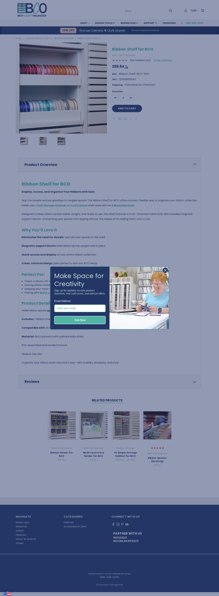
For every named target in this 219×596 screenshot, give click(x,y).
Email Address (62, 301)
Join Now (80, 320)
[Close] (165, 270)
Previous (210, 585)
